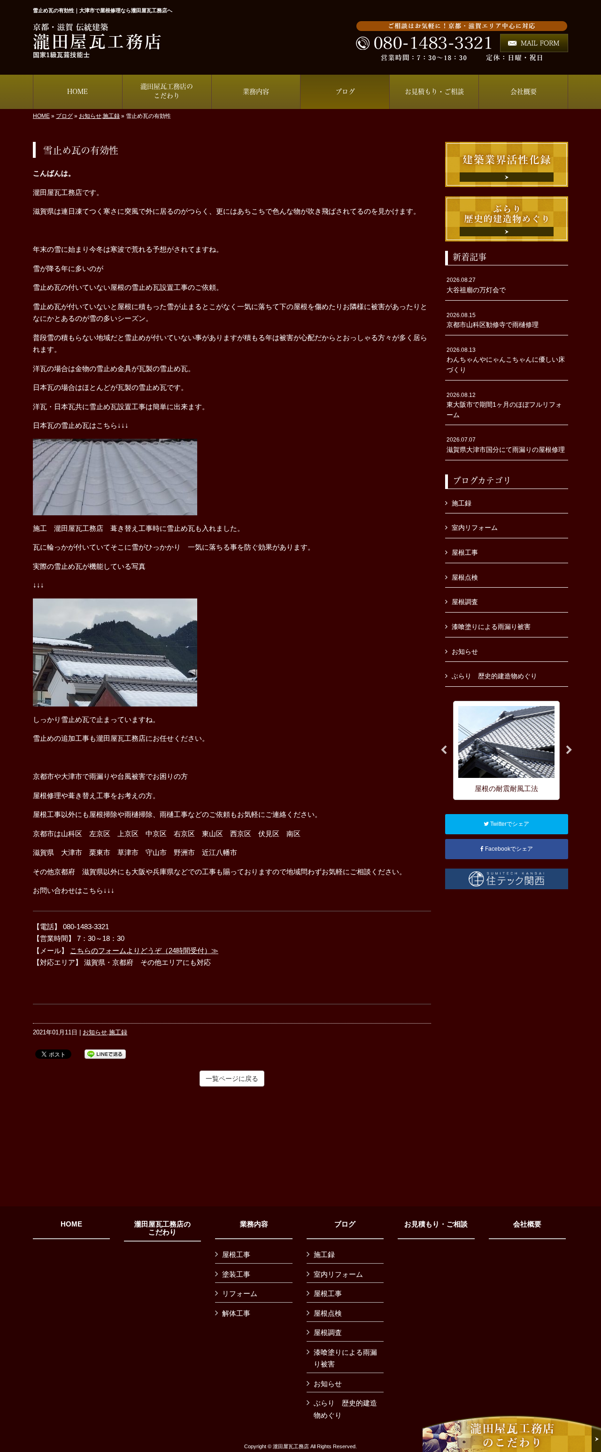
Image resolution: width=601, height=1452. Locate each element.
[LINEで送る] (105, 1053)
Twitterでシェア (509, 824)
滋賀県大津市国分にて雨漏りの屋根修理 (506, 444)
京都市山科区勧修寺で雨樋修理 (493, 320)
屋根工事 (465, 552)
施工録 (111, 116)
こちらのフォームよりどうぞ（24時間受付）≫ (144, 951)
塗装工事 (236, 1274)
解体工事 (236, 1313)
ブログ (64, 116)
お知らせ (90, 116)
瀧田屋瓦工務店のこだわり (162, 1228)
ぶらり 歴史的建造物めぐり (494, 676)
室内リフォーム (475, 527)
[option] (506, 750)
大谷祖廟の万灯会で (476, 285)
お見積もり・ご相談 (436, 1224)
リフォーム (239, 1293)
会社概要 (527, 1224)
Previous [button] (443, 750)
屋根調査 (465, 602)
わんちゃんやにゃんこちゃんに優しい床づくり (506, 360)
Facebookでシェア (508, 849)
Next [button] (569, 750)
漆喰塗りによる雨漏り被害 (491, 626)
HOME (41, 116)
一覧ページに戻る (232, 1078)
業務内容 (254, 1224)
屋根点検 (465, 577)
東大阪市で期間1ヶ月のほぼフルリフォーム (504, 405)
